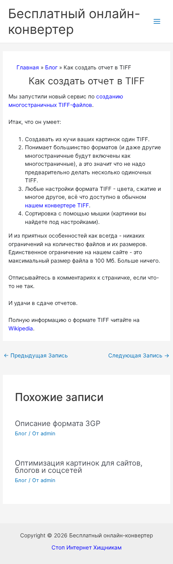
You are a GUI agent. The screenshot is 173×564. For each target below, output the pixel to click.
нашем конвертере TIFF (57, 205)
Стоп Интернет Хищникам (86, 547)
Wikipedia (20, 328)
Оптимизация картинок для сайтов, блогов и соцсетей (78, 466)
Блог (21, 433)
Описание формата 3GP (58, 423)
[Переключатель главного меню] (157, 21)
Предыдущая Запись (36, 355)
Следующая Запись (138, 355)
